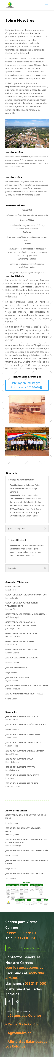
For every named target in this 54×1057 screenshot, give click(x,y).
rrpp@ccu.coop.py (20, 933)
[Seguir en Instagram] (17, 1001)
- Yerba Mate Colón (21, 1025)
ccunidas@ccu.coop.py (24, 968)
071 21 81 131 (25, 939)
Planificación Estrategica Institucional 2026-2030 (25, 385)
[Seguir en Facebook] (9, 1001)
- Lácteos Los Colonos (23, 1016)
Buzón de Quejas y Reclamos (25, 948)
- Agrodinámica (18, 1034)
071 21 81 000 (35, 984)
